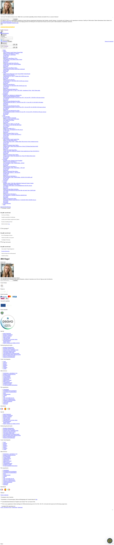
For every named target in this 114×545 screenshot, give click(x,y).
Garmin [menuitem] (15, 139)
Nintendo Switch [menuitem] (14, 160)
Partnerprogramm (6, 394)
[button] (8, 28)
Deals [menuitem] (4, 50)
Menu (2, 22)
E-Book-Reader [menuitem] (27, 73)
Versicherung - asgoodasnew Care (10, 373)
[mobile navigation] (2, 24)
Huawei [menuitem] (15, 52)
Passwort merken (5, 40)
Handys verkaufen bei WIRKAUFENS (11, 343)
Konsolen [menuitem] (5, 159)
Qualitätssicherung (7, 377)
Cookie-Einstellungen (7, 401)
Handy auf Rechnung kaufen (9, 355)
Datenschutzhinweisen (7, 21)
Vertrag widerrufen (4, 495)
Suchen (4, 22)
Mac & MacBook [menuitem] (17, 183)
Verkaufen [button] (6, 29)
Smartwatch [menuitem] (23, 183)
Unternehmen (6, 389)
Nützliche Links (15, 22)
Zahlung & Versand (7, 380)
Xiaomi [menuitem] (18, 52)
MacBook (5, 365)
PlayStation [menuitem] (5, 160)
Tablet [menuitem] (12, 183)
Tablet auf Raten (6, 338)
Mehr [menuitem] (21, 52)
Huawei (4, 363)
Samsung (5, 362)
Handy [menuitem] (9, 183)
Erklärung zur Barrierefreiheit (9, 400)
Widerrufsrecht (6, 379)
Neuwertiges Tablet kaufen (8, 352)
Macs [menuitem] (4, 115)
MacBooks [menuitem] (5, 94)
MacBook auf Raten (7, 335)
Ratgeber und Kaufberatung (9, 357)
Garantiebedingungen (7, 382)
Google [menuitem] (11, 52)
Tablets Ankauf (6, 341)
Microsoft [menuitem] (12, 73)
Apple (4, 361)
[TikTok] (7, 291)
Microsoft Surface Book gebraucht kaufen (12, 354)
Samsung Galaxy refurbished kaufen (10, 349)
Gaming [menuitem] (31, 183)
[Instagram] (2, 291)
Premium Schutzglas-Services (9, 374)
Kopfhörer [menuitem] (5, 183)
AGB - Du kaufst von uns (8, 397)
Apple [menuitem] (4, 52)
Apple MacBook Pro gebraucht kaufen (11, 353)
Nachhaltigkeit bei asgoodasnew (10, 390)
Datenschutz (5, 402)
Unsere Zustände (6, 376)
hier (36, 499)
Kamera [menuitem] (28, 183)
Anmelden (15, 19)
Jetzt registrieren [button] (4, 41)
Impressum (5, 403)
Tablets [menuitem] (4, 72)
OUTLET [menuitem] (5, 180)
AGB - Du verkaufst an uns (9, 399)
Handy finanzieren (7, 333)
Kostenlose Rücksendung (5, 251)
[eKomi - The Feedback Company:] (2, 314)
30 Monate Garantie (7, 383)
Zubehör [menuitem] (5, 182)
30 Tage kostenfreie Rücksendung (10, 385)
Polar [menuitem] (18, 139)
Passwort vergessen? (109, 41)
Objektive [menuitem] (9, 117)
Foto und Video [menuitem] (6, 116)
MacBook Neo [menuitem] (6, 95)
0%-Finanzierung (6, 375)
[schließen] (112, 17)
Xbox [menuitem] (9, 160)
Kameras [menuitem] (5, 117)
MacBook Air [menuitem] (12, 95)
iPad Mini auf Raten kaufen (9, 348)
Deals (2, 206)
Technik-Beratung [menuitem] (7, 203)
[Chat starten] (2, 32)
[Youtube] (4, 291)
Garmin (4, 368)
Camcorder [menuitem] (13, 117)
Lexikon (5, 395)
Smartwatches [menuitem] (6, 138)
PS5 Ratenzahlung (7, 340)
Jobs (4, 396)
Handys (4, 366)
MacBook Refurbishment (8, 347)
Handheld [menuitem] (20, 160)
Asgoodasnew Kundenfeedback (9, 391)
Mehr (4, 204)
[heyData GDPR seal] (8, 329)
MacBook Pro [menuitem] (19, 95)
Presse (4, 393)
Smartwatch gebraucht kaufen (9, 351)
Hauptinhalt (9, 22)
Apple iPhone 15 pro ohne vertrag (10, 339)
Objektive (5, 367)
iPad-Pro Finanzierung (8, 334)
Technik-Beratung (7, 206)
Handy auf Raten (6, 337)
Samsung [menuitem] (8, 52)
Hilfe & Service (6, 381)
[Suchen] (14, 45)
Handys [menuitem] (4, 51)
